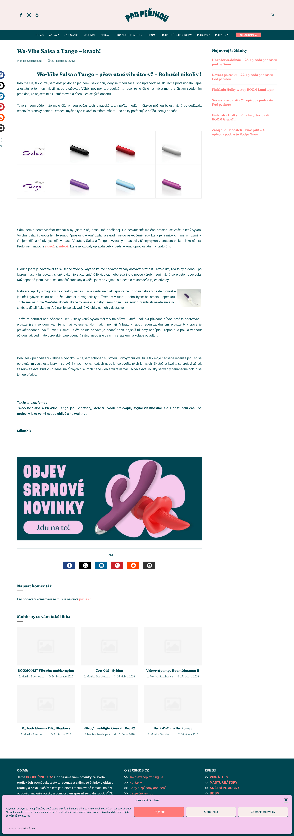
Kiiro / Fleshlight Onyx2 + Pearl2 (109, 728)
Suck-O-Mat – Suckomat (173, 728)
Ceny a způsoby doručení (147, 788)
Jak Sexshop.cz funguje (146, 777)
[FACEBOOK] (69, 565)
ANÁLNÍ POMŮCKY (224, 788)
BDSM (214, 793)
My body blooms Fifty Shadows (45, 728)
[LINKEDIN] (101, 565)
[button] (286, 800)
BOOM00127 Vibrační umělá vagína (46, 670)
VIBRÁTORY (219, 777)
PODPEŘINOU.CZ (39, 777)
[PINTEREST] (117, 565)
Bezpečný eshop (141, 793)
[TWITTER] (85, 565)
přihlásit (84, 599)
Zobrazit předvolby (263, 811)
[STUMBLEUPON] (133, 565)
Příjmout (159, 811)
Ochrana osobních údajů (21, 828)
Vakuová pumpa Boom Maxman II (172, 670)
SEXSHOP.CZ (248, 35)
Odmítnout (211, 811)
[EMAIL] (149, 565)
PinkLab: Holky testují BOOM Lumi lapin (243, 89)
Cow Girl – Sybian (109, 670)
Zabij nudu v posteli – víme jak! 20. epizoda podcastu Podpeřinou (238, 132)
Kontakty (135, 782)
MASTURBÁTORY (223, 782)
